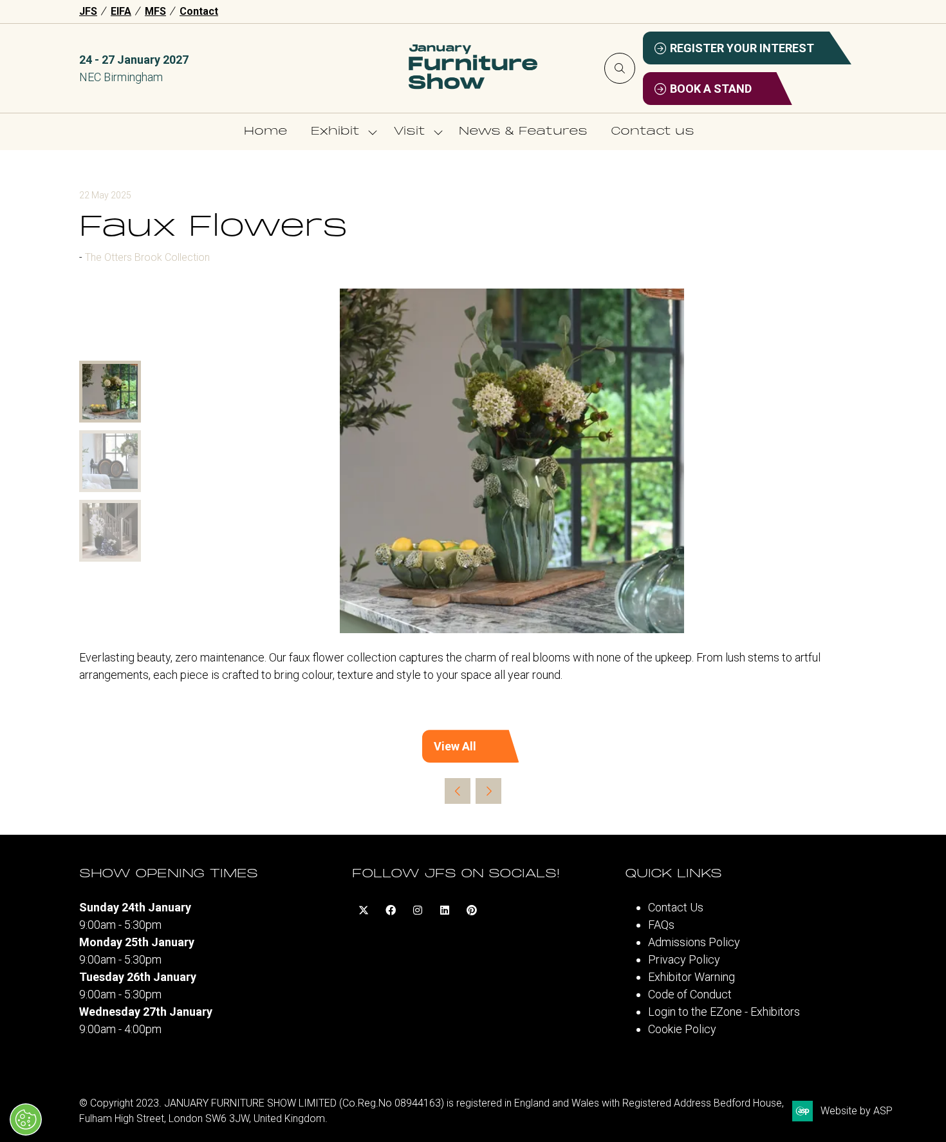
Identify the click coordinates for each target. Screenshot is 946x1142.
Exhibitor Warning (691, 977)
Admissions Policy (694, 942)
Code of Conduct (690, 994)
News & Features (523, 132)
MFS (155, 11)
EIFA (121, 11)
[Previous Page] (457, 791)
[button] (619, 68)
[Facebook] (390, 910)
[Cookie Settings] (26, 1119)
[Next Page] (488, 791)
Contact (199, 11)
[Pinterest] (471, 910)
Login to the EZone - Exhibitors (724, 1011)
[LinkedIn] (444, 910)
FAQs (661, 924)
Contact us (652, 132)
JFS (88, 11)
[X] (363, 910)
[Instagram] (417, 910)
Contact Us (675, 907)
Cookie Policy (682, 1029)
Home (266, 132)
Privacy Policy (684, 959)
